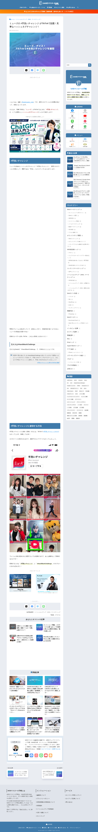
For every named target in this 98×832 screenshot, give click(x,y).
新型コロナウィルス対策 (72, 415)
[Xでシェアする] (26, 70)
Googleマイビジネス (71, 385)
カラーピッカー (78, 399)
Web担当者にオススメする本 (77, 265)
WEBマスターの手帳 (79, 89)
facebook (72, 112)
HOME (49, 824)
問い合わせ (85, 141)
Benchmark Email (74, 320)
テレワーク (86, 404)
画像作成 (70, 311)
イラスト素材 (82, 393)
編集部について (41, 795)
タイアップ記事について (73, 798)
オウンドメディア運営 (75, 235)
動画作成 (69, 412)
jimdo (71, 305)
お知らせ (70, 368)
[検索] (89, 65)
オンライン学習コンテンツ (73, 795)
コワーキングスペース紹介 (76, 355)
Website (50, 757)
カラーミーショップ (71, 402)
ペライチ (72, 296)
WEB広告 (72, 218)
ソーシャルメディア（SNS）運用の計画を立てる (78, 289)
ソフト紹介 (80, 404)
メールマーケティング (75, 224)
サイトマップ (41, 816)
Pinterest (85, 123)
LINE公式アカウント (74, 388)
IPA (68, 388)
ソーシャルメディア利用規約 (45, 809)
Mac (69, 339)
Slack (85, 388)
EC (67, 382)
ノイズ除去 (69, 407)
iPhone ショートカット (75, 352)
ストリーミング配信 (75, 221)
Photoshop (72, 314)
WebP (76, 391)
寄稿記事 (70, 335)
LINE (41, 757)
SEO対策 (72, 229)
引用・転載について (42, 812)
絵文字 (68, 418)
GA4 (71, 382)
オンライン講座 (60, 7)
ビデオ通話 (82, 407)
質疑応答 (78, 418)
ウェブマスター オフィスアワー (73, 396)
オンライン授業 (84, 396)
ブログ (70, 359)
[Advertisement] (35, 89)
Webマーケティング (74, 209)
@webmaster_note (28, 102)
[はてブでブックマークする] (38, 70)
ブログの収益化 (72, 365)
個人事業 (86, 410)
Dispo (85, 380)
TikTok (58, 615)
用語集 (50, 7)
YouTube (45, 757)
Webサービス (72, 317)
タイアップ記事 (73, 332)
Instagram (36, 757)
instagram (85, 112)
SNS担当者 (72, 280)
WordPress (72, 302)
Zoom (76, 393)
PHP (81, 388)
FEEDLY (85, 128)
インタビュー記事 (73, 328)
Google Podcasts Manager (79, 382)
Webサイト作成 (73, 293)
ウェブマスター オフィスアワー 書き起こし (79, 256)
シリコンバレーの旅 (75, 362)
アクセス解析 (73, 232)
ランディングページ (75, 307)
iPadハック (71, 342)
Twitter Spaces (70, 391)
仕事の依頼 (85, 146)
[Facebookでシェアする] (32, 70)
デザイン (72, 252)
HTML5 (78, 385)
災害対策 (80, 415)
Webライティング (74, 238)
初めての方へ (23, 7)
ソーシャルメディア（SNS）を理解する (79, 284)
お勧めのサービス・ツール (38, 7)
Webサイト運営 (73, 215)
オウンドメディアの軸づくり (77, 241)
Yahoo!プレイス (70, 393)
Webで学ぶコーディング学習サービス (78, 324)
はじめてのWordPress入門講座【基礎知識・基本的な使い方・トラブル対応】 (49, 11)
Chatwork (80, 380)
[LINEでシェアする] (43, 70)
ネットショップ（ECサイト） (77, 212)
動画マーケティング (75, 226)
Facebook (31, 757)
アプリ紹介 (71, 349)
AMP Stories (69, 380)
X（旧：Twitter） (72, 117)
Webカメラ (81, 391)
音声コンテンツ (73, 271)
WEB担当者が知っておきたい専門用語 (78, 261)
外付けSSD (75, 412)
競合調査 (85, 415)
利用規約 (39, 805)
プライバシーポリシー (43, 798)
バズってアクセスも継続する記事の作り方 (78, 245)
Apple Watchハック (74, 345)
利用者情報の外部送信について (46, 802)
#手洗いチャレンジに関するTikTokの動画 (48, 362)
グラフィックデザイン (81, 402)
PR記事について (72, 146)
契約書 (80, 412)
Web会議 (87, 391)
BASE (75, 380)
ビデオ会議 (75, 407)
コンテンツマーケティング (76, 268)
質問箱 (73, 418)
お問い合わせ (71, 7)
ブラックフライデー (71, 410)
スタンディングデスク (71, 404)
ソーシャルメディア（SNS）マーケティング (47, 612)
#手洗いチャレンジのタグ (51, 431)
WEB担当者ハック (74, 249)
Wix (70, 299)
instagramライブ (85, 385)
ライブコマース (80, 410)
